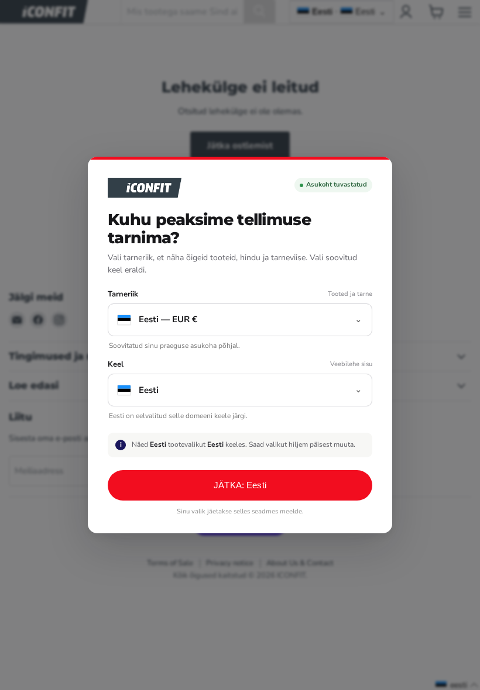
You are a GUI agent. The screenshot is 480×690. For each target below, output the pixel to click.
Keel (116, 364)
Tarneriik (123, 294)
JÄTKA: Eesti (240, 485)
